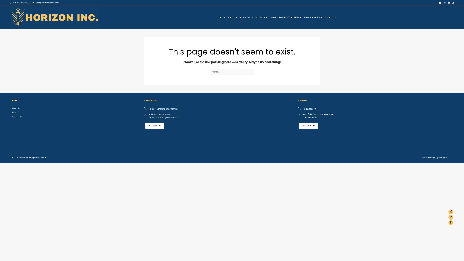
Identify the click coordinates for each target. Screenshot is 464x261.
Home (222, 17)
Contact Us (330, 17)
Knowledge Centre (313, 17)
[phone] (450, 211)
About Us (232, 17)
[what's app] (450, 222)
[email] (450, 217)
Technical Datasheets (290, 17)
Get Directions (154, 125)
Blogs (273, 17)
